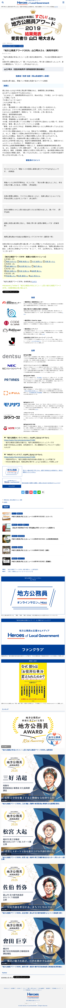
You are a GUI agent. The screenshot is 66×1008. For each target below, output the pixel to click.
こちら (43, 334)
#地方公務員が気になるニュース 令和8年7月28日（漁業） (31, 550)
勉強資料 (48, 988)
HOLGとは (6, 988)
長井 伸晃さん (11, 271)
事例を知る (6, 499)
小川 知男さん (37, 262)
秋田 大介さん (11, 262)
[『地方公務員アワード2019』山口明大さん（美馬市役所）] (35, 492)
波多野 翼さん (36, 271)
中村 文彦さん (24, 271)
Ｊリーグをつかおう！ (36, 341)
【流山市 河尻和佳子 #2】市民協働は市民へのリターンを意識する (33, 528)
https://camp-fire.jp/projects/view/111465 (19, 457)
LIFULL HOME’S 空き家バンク (31, 390)
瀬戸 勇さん (38, 266)
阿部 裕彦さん (24, 262)
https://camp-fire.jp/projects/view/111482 (19, 440)
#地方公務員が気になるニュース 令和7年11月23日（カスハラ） (32, 516)
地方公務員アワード (14, 499)
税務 (21, 499)
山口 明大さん (35, 276)
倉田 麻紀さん (11, 266)
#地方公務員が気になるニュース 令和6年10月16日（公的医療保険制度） (35, 539)
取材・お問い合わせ (32, 988)
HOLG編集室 (41, 988)
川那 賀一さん (50, 262)
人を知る (19, 988)
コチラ (56, 6)
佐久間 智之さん (25, 266)
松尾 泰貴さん (23, 276)
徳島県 (5, 502)
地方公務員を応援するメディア (33, 1000)
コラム (24, 988)
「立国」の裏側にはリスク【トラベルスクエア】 (20, 571)
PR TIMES (39, 377)
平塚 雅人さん (11, 276)
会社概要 (13, 988)
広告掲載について (56, 988)
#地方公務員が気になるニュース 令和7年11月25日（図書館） (32, 561)
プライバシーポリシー (37, 990)
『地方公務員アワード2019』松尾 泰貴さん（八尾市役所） (23, 569)
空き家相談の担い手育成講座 (35, 392)
